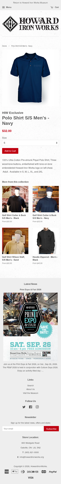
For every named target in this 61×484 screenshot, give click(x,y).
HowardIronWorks (39, 466)
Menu (8, 7)
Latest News (30, 284)
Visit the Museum (30, 393)
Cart (56, 7)
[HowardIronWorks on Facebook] (30, 407)
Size (4, 137)
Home (4, 46)
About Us (30, 389)
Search (30, 385)
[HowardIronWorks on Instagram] (37, 407)
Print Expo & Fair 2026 (30, 290)
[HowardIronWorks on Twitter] (24, 407)
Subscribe (51, 428)
